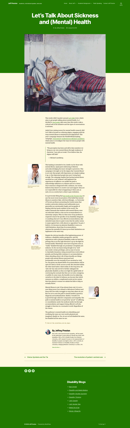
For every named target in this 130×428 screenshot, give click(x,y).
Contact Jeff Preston (109, 3)
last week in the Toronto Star (73, 196)
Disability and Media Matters (78, 390)
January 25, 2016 (72, 28)
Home (65, 3)
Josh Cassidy (73, 401)
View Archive (56, 347)
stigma (68, 323)
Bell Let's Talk (50, 323)
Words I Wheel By (75, 411)
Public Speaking (97, 3)
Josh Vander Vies (75, 404)
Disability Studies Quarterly (78, 394)
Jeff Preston (12, 3)
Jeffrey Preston (60, 28)
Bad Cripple (73, 387)
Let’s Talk (71, 118)
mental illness (58, 323)
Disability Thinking (75, 397)
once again (56, 122)
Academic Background (84, 3)
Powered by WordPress (44, 424)
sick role (64, 323)
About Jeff (72, 3)
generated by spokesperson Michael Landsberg (68, 139)
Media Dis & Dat (74, 407)
